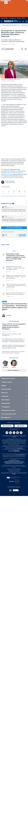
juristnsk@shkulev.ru (16, 450)
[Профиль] (26, 21)
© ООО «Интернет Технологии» (14, 486)
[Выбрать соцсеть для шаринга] (25, 49)
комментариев (9, 49)
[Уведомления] (23, 21)
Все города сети (5, 417)
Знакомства (13, 18)
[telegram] (7, 432)
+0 (21, 213)
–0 (25, 213)
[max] (17, 432)
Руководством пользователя (14, 460)
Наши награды (5, 399)
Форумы (24, 18)
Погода (19, 18)
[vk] (10, 432)
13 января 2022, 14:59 (5, 44)
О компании (4, 396)
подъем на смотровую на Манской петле (12, 177)
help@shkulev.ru (17, 451)
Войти (6, 235)
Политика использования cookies (14, 469)
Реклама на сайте (6, 389)
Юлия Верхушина (5, 186)
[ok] (14, 432)
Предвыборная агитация (8, 410)
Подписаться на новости (8, 378)
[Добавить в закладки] (22, 49)
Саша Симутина (9, 181)
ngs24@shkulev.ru (20, 448)
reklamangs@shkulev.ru (20, 454)
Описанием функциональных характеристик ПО (14, 461)
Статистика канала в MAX (8, 414)
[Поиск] (19, 21)
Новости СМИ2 (5, 244)
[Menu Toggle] (1, 21)
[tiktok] (21, 432)
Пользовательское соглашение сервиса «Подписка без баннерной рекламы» (14, 473)
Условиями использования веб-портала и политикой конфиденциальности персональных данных (14, 463)
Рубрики (3, 385)
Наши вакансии (5, 403)
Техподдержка (5, 406)
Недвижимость (5, 18)
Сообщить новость (6, 382)
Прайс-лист (4, 392)
